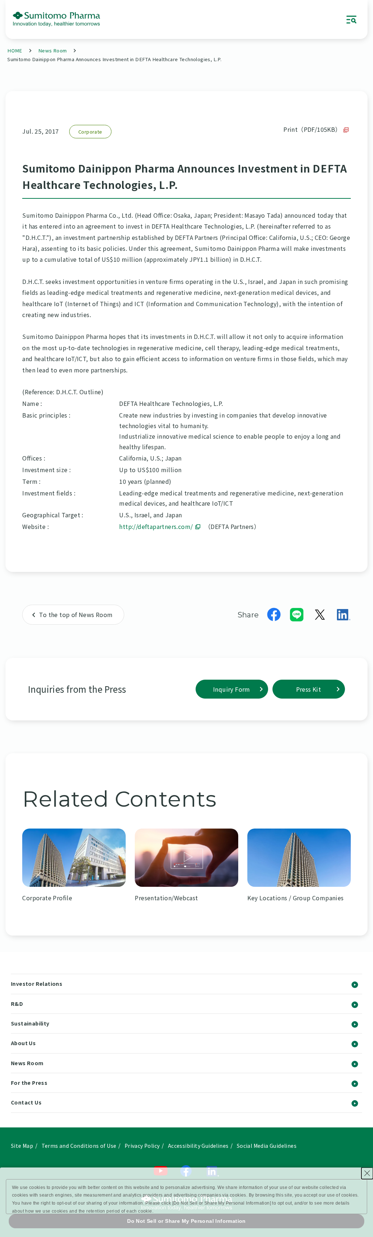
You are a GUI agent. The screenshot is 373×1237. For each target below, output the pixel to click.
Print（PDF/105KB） (312, 129)
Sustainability (30, 1023)
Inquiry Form (231, 689)
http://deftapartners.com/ (156, 526)
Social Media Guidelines (267, 1145)
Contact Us (26, 1102)
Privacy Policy (142, 1145)
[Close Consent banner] (367, 1173)
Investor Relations (36, 983)
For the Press (29, 1082)
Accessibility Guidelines (198, 1145)
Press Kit (308, 689)
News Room (52, 50)
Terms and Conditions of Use (79, 1145)
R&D (17, 1003)
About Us (23, 1043)
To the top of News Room (76, 614)
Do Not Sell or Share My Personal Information (186, 1221)
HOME (14, 50)
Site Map (22, 1145)
